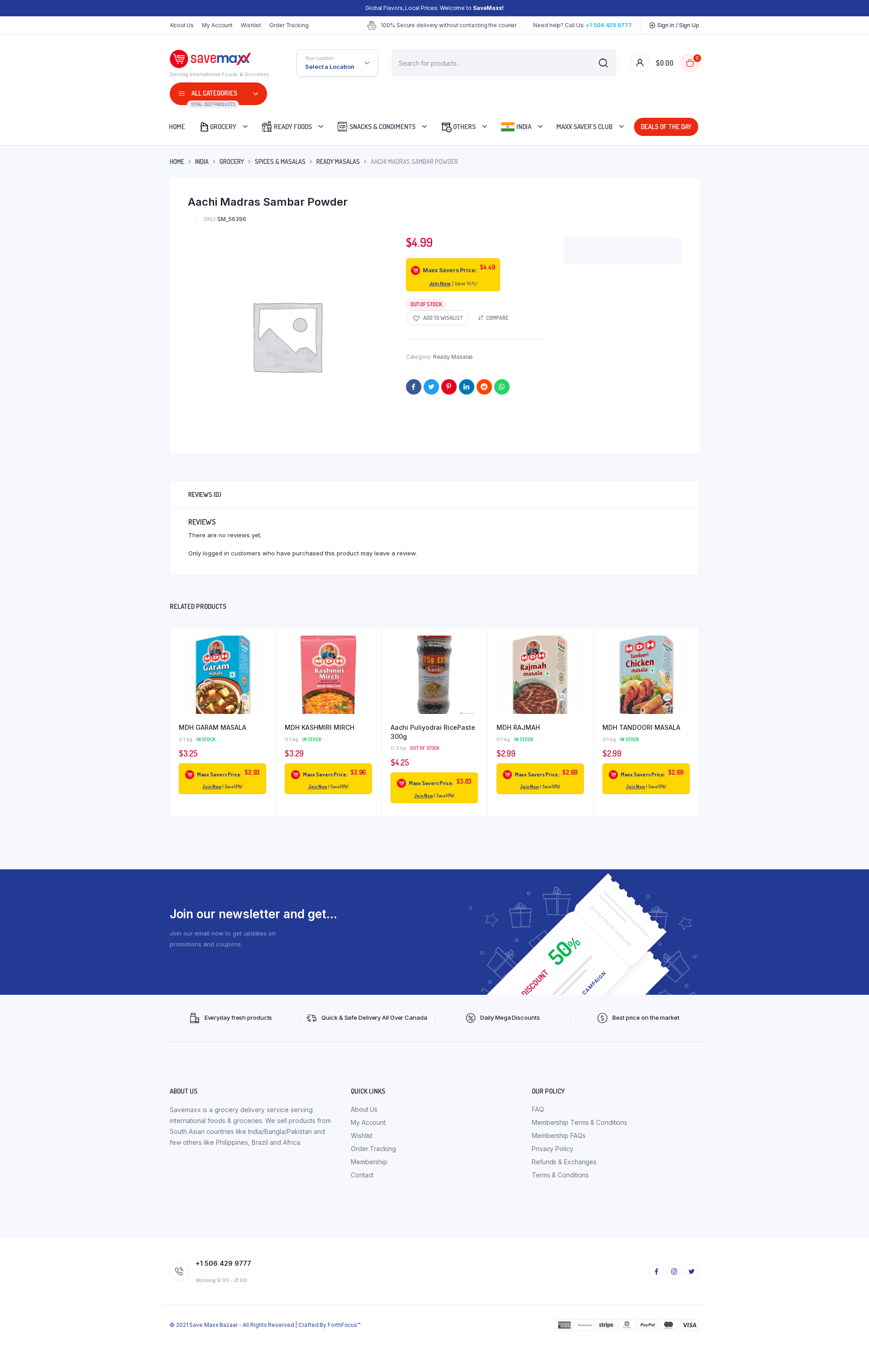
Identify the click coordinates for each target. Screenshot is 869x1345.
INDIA (202, 161)
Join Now (440, 283)
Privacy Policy (552, 1148)
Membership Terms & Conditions (579, 1122)
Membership (369, 1162)
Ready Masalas (338, 161)
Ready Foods (292, 126)
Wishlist (251, 25)
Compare (497, 317)
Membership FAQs (559, 1135)
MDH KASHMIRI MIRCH (319, 727)
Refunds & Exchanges (564, 1162)
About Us (182, 25)
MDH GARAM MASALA (212, 727)
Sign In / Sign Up (677, 25)
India (523, 126)
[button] (437, 317)
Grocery (223, 126)
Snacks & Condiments (381, 126)
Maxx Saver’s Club (584, 126)
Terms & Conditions (560, 1175)
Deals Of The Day (665, 126)
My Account (217, 25)
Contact (362, 1175)
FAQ (538, 1109)
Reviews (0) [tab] (204, 494)
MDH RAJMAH (518, 727)
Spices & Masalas (280, 161)
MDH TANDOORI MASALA (641, 727)
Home (177, 126)
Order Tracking (289, 25)
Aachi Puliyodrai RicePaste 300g (433, 731)
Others (464, 126)
